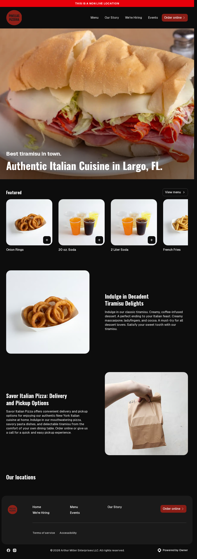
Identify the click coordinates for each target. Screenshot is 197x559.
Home (37, 507)
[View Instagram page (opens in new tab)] (14, 550)
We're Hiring (133, 18)
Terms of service (44, 533)
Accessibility (68, 533)
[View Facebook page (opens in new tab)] (8, 550)
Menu (94, 18)
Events (153, 18)
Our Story (112, 18)
